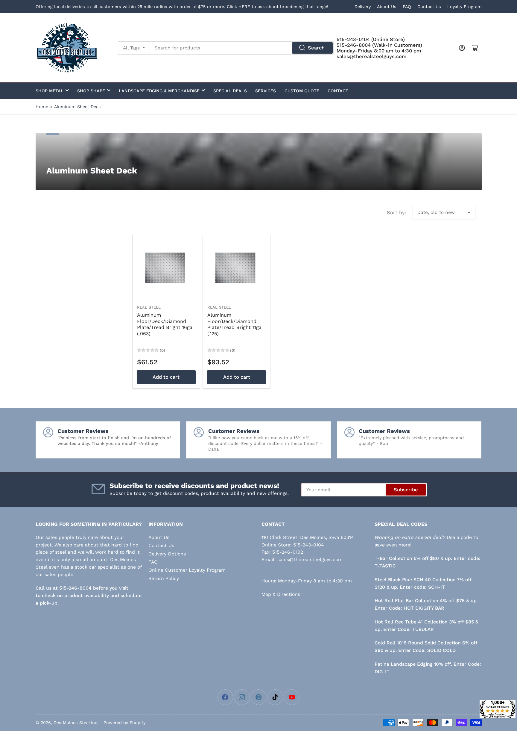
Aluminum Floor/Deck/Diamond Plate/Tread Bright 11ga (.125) (234, 324)
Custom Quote (302, 90)
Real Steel (149, 307)
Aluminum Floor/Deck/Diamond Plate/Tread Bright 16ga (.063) (164, 324)
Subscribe (406, 490)
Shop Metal (49, 90)
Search (316, 48)
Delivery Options (167, 554)
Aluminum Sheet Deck (77, 106)
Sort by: (396, 212)
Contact (338, 90)
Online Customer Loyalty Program (187, 570)
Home (42, 106)
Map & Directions (280, 594)
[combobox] (242, 48)
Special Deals (230, 90)
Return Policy (163, 578)
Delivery (363, 6)
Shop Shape (91, 90)
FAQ (407, 6)
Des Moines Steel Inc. (76, 722)
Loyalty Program (464, 6)
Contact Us (429, 6)
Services (265, 90)
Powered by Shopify (124, 722)
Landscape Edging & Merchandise (159, 90)
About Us (386, 6)
